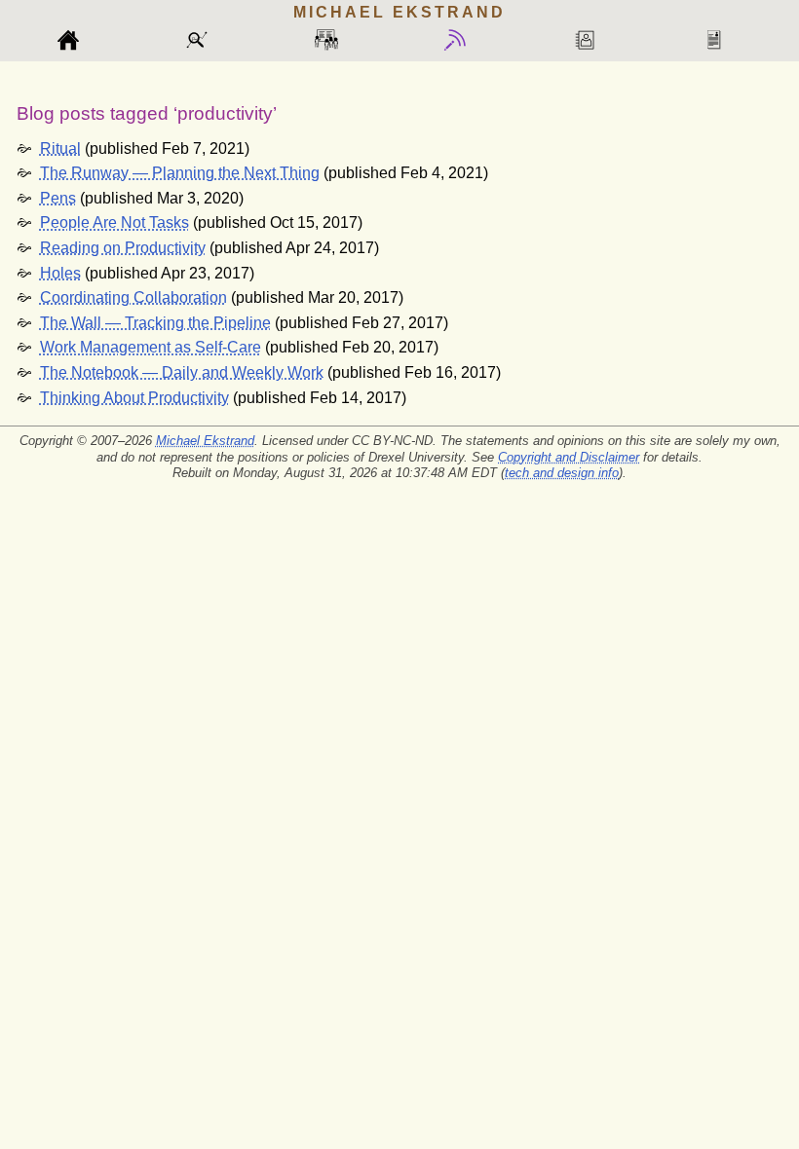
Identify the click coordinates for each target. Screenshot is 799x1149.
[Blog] (463, 40)
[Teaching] (335, 40)
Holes (60, 273)
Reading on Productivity (123, 248)
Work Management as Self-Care (150, 347)
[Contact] (593, 40)
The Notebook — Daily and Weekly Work (181, 372)
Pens (58, 198)
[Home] (77, 40)
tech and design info (562, 472)
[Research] (205, 40)
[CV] (722, 40)
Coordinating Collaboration (133, 297)
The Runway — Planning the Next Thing (180, 173)
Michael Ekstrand (205, 440)
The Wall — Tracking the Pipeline (155, 323)
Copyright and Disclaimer (568, 457)
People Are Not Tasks (114, 222)
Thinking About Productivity (134, 397)
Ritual (60, 148)
